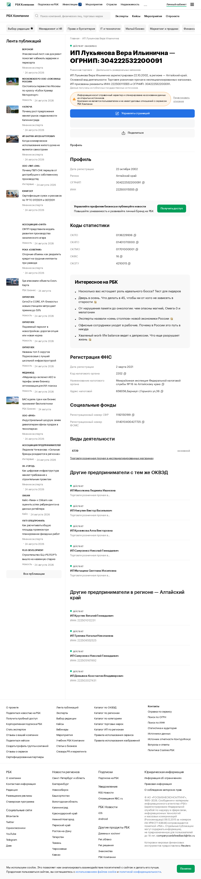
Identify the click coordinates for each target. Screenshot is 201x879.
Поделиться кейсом (17, 740)
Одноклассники (15, 827)
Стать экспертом (16, 729)
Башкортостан (61, 795)
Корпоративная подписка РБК (24, 723)
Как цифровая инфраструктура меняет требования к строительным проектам (40, 474)
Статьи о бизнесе (66, 746)
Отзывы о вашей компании (22, 734)
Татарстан (58, 837)
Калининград (60, 807)
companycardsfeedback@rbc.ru (175, 835)
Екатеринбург (60, 783)
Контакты (153, 706)
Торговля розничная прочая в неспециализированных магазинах (111, 458)
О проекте (172, 16)
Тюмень (56, 842)
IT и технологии (110, 28)
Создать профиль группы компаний (27, 746)
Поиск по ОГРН (157, 717)
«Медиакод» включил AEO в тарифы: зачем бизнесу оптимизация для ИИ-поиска (39, 381)
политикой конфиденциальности (140, 871)
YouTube (11, 833)
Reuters (185, 845)
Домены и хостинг (109, 833)
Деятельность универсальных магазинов (118, 69)
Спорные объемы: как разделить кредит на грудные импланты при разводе (41, 258)
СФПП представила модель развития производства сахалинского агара (38, 233)
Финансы (190, 28)
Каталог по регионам (106, 712)
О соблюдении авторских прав (163, 789)
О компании (13, 778)
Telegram (11, 839)
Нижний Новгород (63, 819)
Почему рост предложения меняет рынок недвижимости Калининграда (39, 115)
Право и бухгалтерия (81, 28)
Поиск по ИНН (156, 722)
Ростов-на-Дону (61, 831)
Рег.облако (104, 839)
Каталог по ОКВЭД (105, 707)
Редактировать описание (181, 99)
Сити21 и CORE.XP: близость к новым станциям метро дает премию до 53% (40, 305)
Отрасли (111, 4)
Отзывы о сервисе (17, 751)
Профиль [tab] (76, 145)
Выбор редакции (18, 28)
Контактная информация (21, 783)
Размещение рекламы (19, 795)
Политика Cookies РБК (161, 750)
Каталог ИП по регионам (109, 729)
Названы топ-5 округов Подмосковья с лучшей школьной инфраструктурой (39, 355)
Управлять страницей (135, 113)
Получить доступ (172, 208)
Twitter (10, 822)
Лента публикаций (23, 41)
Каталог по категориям (108, 718)
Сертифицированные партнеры (25, 757)
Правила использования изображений (117, 740)
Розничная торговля (81, 69)
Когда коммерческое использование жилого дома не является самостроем (41, 144)
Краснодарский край (64, 813)
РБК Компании (24, 4)
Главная (74, 38)
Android (103, 818)
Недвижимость (130, 4)
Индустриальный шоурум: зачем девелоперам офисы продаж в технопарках (41, 424)
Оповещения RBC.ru (110, 798)
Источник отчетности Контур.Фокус (169, 739)
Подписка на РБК (48, 4)
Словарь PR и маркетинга (71, 751)
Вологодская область (65, 801)
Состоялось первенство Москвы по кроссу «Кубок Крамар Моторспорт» (41, 90)
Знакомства (105, 851)
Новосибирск (60, 789)
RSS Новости (106, 792)
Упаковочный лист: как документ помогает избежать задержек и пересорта (41, 57)
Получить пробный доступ (21, 718)
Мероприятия (94, 4)
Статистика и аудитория (162, 728)
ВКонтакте (12, 816)
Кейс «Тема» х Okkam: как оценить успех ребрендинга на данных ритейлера (40, 504)
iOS (100, 813)
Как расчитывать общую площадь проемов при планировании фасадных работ (41, 529)
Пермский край (61, 825)
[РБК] (9, 4)
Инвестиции (70, 4)
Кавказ (56, 854)
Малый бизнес (135, 28)
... (145, 4)
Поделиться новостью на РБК (23, 712)
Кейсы (136, 16)
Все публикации (33, 574)
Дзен (9, 845)
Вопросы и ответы (158, 744)
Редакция (11, 789)
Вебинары (62, 729)
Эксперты (121, 16)
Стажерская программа (20, 801)
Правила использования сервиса (113, 734)
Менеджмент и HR (50, 28)
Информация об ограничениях (163, 778)
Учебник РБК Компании (70, 740)
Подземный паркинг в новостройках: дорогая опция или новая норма (40, 330)
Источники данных (159, 733)
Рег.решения (106, 845)
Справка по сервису (160, 711)
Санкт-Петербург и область (68, 778)
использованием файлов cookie (96, 871)
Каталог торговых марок (108, 723)
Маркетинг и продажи (164, 28)
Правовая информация (158, 783)
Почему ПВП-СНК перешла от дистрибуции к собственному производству (40, 174)
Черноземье (59, 848)
